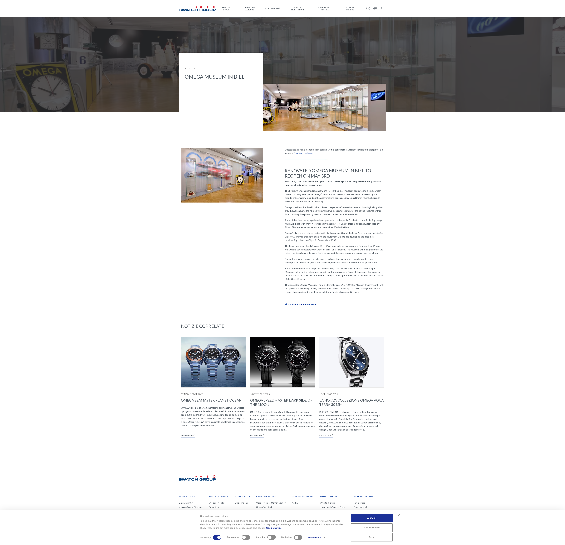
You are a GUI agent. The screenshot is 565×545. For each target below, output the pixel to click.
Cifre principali (241, 502)
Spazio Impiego (350, 8)
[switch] (246, 537)
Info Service (359, 502)
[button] (187, 175)
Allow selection (372, 527)
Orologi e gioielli (216, 502)
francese (298, 153)
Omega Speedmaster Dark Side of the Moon (281, 402)
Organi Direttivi (186, 502)
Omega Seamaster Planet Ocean (211, 400)
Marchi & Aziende (250, 8)
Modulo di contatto (365, 496)
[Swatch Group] (197, 8)
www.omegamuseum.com (302, 303)
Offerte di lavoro (327, 502)
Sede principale (361, 507)
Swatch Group (226, 8)
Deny (371, 537)
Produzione (214, 507)
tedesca (309, 153)
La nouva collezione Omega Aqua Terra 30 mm (351, 402)
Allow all (371, 518)
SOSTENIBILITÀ (273, 8)
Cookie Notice (274, 528)
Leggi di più (188, 435)
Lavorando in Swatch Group (332, 507)
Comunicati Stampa (324, 8)
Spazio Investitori (297, 8)
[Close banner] (399, 515)
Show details (314, 537)
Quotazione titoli (264, 507)
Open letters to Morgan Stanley (271, 502)
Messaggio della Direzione (191, 507)
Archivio (296, 502)
